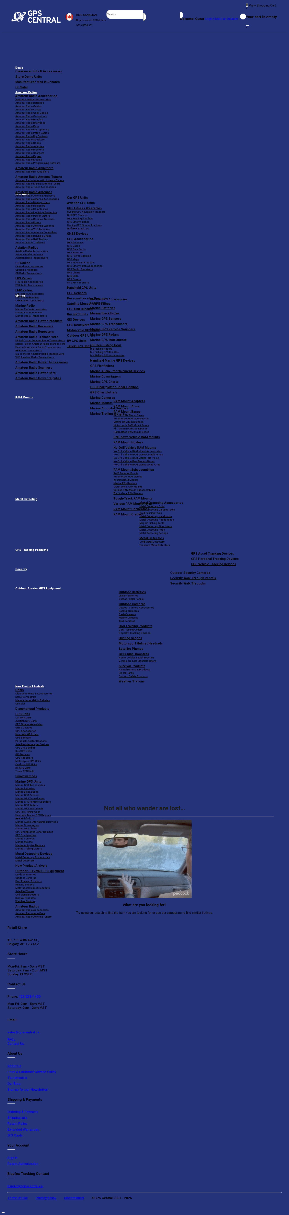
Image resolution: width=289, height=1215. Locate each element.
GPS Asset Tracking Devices (212, 553)
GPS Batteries (75, 252)
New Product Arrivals (29, 686)
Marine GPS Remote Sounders (112, 329)
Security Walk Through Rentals (193, 578)
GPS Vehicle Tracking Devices (213, 564)
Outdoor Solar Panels (131, 598)
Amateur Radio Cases (28, 109)
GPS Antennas (75, 242)
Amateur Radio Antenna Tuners (38, 177)
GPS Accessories (80, 239)
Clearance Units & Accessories (38, 71)
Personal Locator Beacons (31, 741)
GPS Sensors (77, 293)
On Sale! (21, 87)
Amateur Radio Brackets (29, 149)
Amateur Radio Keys (27, 126)
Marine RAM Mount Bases (128, 421)
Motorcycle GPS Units (28, 761)
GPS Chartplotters (104, 392)
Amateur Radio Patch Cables (32, 132)
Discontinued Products (32, 709)
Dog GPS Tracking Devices (134, 633)
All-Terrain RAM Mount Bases (130, 428)
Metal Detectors (151, 538)
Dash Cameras (127, 614)
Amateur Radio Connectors (31, 116)
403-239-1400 (29, 996)
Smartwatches (26, 776)
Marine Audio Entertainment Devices (117, 371)
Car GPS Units (77, 197)
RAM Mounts (24, 397)
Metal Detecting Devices (33, 854)
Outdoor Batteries (132, 592)
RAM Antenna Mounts (125, 473)
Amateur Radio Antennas (33, 192)
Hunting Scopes (130, 638)
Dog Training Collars (131, 629)
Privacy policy (46, 1198)
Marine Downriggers (105, 376)
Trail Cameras (127, 621)
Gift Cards (15, 1135)
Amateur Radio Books (28, 142)
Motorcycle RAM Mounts (127, 486)
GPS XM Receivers (78, 282)
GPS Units (22, 714)
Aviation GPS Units (81, 203)
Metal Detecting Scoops (153, 533)
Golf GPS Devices (77, 215)
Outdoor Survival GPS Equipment (38, 588)
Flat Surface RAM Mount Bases (131, 431)
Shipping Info (17, 1118)
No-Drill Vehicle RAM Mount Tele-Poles (136, 457)
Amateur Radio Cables (28, 106)
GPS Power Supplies (79, 255)
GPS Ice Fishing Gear (105, 345)
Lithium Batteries (128, 595)
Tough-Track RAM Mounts (132, 498)
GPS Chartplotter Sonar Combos (114, 387)
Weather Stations (132, 681)
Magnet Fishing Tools (151, 523)
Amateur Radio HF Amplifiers (32, 171)
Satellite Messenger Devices (32, 744)
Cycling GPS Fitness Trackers (84, 225)
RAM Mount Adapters (129, 401)
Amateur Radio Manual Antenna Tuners (37, 183)
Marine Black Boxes (105, 313)
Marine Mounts (24, 841)
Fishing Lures (98, 302)
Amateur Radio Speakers (30, 139)
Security (21, 569)
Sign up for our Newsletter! (27, 1089)
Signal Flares (126, 672)
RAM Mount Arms (126, 406)
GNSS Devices (77, 233)
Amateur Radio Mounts (28, 159)
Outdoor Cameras (132, 604)
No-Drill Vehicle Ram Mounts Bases (134, 461)
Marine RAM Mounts (125, 483)
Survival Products (132, 666)
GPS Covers (74, 279)
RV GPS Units (22, 767)
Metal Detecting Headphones (156, 519)
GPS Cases (73, 245)
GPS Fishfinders (102, 366)
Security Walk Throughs (188, 583)
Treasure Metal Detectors (154, 545)
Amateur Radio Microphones (32, 129)
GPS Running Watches (80, 218)
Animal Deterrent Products (134, 669)
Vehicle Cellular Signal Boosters (137, 660)
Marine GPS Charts (104, 382)
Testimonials (17, 1078)
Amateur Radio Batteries (29, 102)
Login (209, 19)
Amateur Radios (26, 92)
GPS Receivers (24, 757)
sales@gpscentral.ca (23, 1032)
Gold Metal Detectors (152, 541)
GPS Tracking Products (31, 550)
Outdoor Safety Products (133, 676)
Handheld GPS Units (81, 288)
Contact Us (15, 1043)
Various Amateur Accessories (33, 99)
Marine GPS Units (28, 781)
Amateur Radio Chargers (29, 152)
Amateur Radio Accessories (36, 96)
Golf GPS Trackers (78, 228)
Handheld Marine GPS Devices (112, 360)
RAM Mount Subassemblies (133, 470)
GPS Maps (73, 259)
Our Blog (13, 1084)
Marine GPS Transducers (109, 324)
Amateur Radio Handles (29, 119)
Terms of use (17, 1198)
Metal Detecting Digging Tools (157, 509)
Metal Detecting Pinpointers (155, 526)
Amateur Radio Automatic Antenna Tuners (39, 180)
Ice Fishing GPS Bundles (104, 352)
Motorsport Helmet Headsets (141, 643)
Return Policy (17, 1123)
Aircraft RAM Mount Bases (128, 415)
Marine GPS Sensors (105, 318)
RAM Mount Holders (128, 442)
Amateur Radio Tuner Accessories (35, 187)
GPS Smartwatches (78, 221)
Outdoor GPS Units (26, 764)
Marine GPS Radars (104, 334)
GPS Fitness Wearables (84, 208)
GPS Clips (72, 275)
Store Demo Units (28, 76)
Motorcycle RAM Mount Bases (131, 425)
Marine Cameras (102, 398)
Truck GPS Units (24, 771)
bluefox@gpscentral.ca (25, 1186)
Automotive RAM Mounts (127, 476)
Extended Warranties (23, 1129)
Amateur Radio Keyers (28, 156)
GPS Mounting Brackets (81, 262)
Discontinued (74, 1198)
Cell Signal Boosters (134, 654)
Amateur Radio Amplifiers (34, 168)
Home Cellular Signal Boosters (136, 657)
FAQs (11, 1039)
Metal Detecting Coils (152, 506)
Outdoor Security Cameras (190, 573)
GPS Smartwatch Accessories (84, 265)
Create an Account (225, 19)
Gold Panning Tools (150, 512)
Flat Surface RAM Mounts (128, 493)
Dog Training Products (135, 626)
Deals (19, 67)
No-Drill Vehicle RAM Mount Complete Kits (138, 454)
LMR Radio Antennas (27, 297)
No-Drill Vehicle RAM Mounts (134, 448)
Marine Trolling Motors (28, 848)
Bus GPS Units (23, 751)
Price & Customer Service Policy (31, 1072)
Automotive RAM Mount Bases (131, 418)
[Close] (247, 25)
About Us (14, 1066)
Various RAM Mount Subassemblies (134, 489)
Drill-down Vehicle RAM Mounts (136, 437)
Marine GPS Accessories (109, 299)
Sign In (12, 1158)
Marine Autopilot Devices (30, 845)
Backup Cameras (129, 610)
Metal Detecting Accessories (161, 503)
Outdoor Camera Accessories (136, 607)
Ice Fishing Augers (101, 348)
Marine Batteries (102, 308)
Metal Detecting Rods (152, 529)
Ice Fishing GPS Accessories (107, 355)
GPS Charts (73, 272)
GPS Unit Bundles (25, 747)
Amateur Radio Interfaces (30, 122)
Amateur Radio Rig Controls (31, 136)
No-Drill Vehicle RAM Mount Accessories (137, 451)
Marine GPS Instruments (108, 340)
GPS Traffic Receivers (80, 269)
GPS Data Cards (76, 249)
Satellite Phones (131, 649)
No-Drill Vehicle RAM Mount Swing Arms (136, 464)
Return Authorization (22, 1164)
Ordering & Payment (22, 1112)
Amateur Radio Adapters (29, 146)
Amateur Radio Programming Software (37, 163)
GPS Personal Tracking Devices (215, 559)
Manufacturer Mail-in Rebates (37, 82)
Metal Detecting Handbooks (155, 516)
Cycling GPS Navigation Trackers (86, 211)
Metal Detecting (26, 499)
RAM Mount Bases (127, 412)
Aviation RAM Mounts (125, 479)
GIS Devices (22, 754)
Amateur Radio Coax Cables (31, 112)
